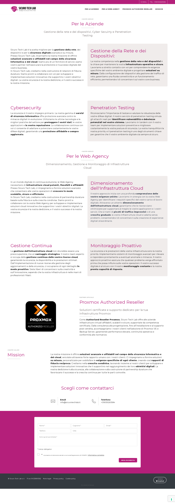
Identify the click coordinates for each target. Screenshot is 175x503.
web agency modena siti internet (87, 485)
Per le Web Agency (111, 9)
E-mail (144, 2)
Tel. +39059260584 (158, 2)
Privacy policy (58, 479)
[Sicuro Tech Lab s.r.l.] (23, 9)
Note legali (47, 479)
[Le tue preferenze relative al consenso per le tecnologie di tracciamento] (171, 499)
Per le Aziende (92, 9)
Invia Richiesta (128, 460)
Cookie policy (71, 479)
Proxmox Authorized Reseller (137, 9)
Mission (159, 9)
